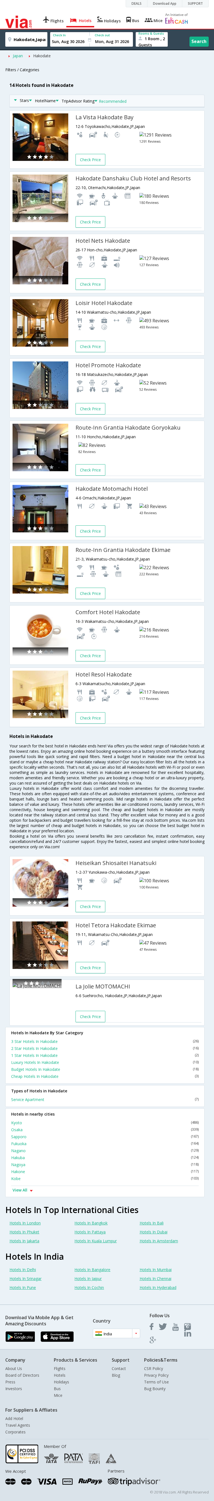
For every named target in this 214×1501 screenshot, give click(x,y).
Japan (18, 55)
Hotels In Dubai (153, 1232)
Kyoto (105, 1122)
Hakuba (105, 1157)
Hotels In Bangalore (92, 1269)
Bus (57, 1388)
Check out (102, 35)
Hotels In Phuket (24, 1232)
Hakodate (42, 55)
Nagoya (105, 1164)
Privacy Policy (156, 1375)
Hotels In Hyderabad (158, 1287)
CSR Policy (153, 1368)
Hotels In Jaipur (88, 1278)
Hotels (59, 1375)
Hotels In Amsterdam (159, 1240)
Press (10, 1382)
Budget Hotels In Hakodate (105, 1069)
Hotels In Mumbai (156, 1269)
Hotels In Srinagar (25, 1278)
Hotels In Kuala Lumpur (95, 1240)
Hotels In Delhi (22, 1269)
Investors (13, 1388)
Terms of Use (156, 1382)
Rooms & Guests (151, 33)
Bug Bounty (155, 1388)
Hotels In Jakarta (24, 1240)
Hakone (105, 1171)
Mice (58, 1395)
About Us (13, 1368)
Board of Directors (22, 1375)
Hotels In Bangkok (91, 1223)
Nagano (105, 1150)
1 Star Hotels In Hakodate (105, 1055)
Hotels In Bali (152, 1223)
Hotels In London (25, 1223)
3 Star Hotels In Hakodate (105, 1041)
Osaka (105, 1129)
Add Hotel (14, 1418)
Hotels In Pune (22, 1287)
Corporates (15, 1432)
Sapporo (105, 1136)
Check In (59, 35)
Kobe (105, 1178)
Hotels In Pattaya (90, 1232)
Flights (59, 1368)
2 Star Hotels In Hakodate (105, 1048)
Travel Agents (17, 1425)
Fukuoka (105, 1143)
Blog (116, 1375)
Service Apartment (105, 1099)
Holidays (61, 1382)
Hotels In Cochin (89, 1287)
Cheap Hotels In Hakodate (105, 1076)
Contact (119, 1368)
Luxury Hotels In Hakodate (105, 1062)
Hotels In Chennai (155, 1278)
